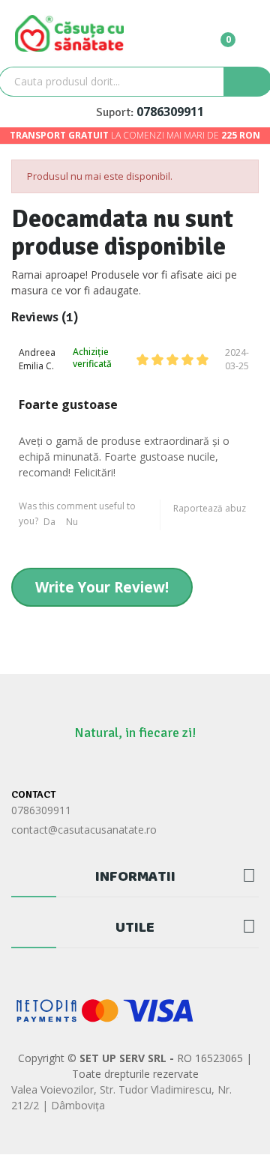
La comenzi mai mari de (135, 135)
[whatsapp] (120, 766)
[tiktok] (149, 766)
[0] (216, 33)
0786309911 (170, 111)
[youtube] (179, 766)
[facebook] (91, 766)
